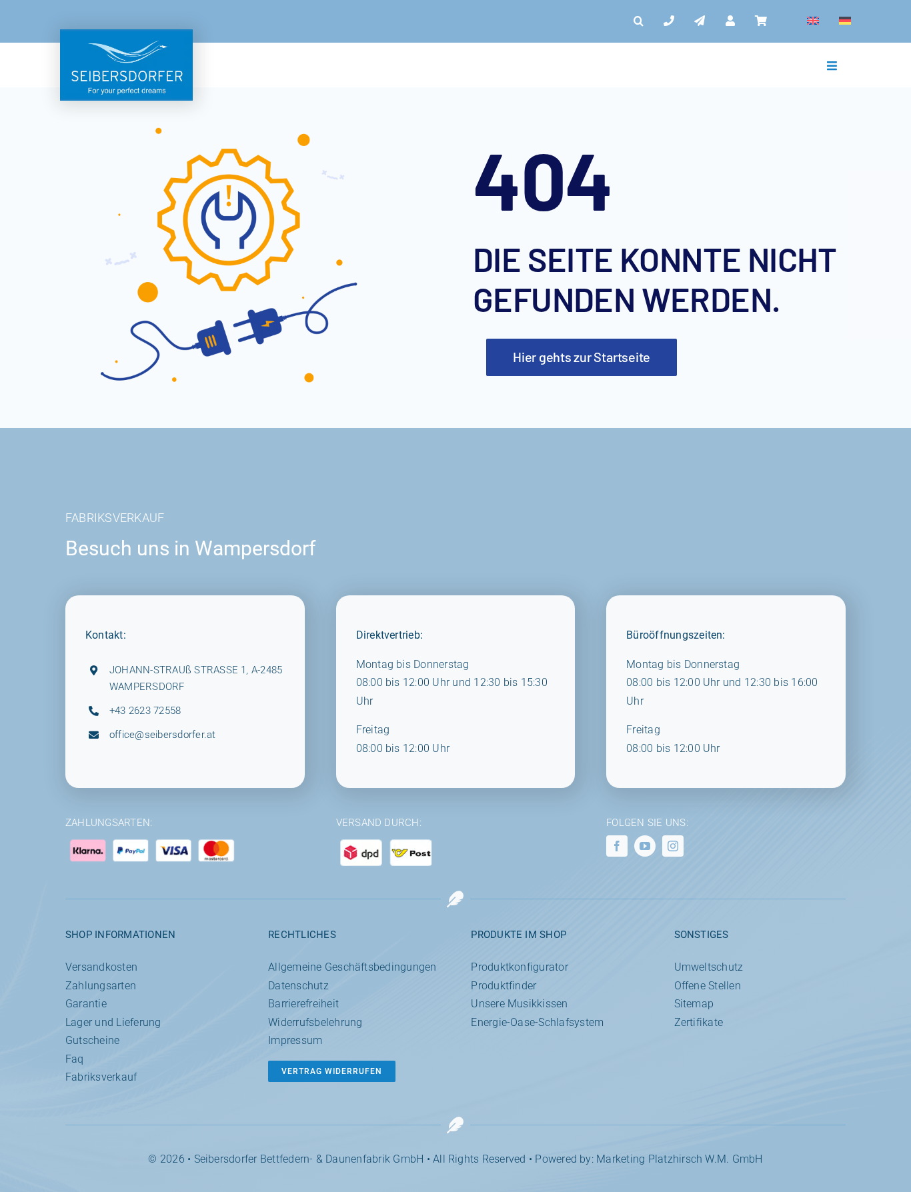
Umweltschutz (709, 967)
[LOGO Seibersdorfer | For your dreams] (126, 36)
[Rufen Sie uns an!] (669, 21)
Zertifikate (699, 1022)
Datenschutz (298, 985)
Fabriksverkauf (101, 1077)
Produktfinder (503, 985)
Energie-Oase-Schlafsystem (537, 1022)
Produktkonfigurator (519, 967)
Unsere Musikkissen (519, 1003)
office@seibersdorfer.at (162, 735)
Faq (74, 1059)
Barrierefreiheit (303, 1003)
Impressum (295, 1040)
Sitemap (694, 1003)
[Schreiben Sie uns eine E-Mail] (699, 21)
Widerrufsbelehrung (315, 1022)
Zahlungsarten (100, 985)
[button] (639, 21)
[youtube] (645, 846)
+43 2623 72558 (145, 711)
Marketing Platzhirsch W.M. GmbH (679, 1159)
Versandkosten (101, 967)
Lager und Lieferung (113, 1022)
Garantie (86, 1003)
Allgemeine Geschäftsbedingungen (352, 967)
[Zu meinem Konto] (730, 21)
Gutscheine (92, 1040)
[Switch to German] (845, 21)
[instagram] (673, 846)
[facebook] (617, 846)
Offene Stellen (707, 985)
